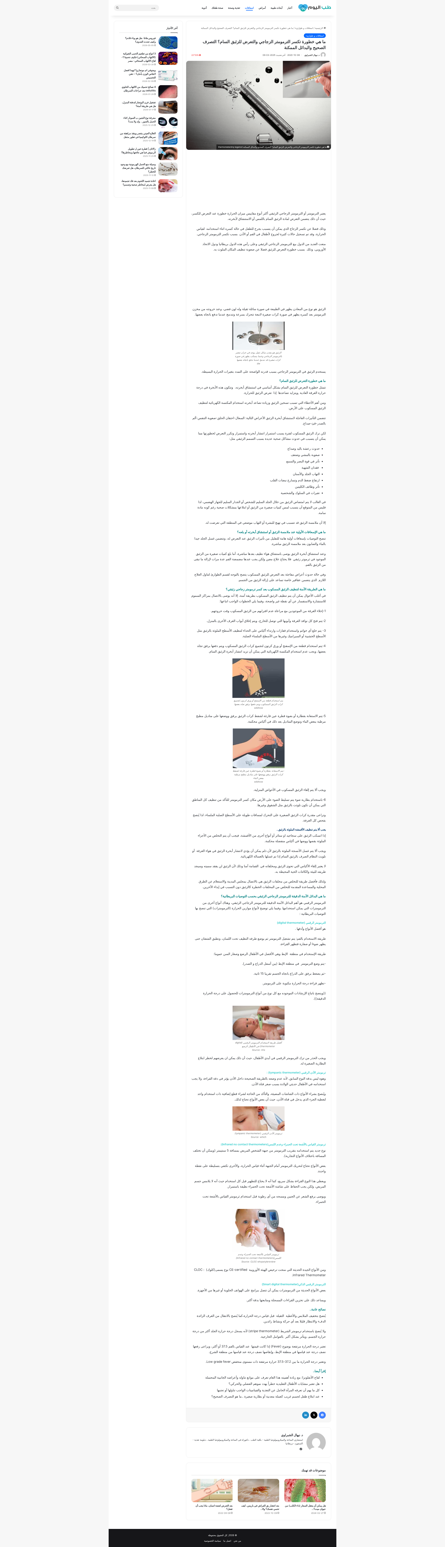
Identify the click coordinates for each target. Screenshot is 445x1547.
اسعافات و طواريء (304, 28)
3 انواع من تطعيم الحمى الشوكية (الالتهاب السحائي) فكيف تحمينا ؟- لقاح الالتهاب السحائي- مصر (139, 57)
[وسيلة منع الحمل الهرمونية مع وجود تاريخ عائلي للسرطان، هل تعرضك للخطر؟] (167, 169)
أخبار (289, 7)
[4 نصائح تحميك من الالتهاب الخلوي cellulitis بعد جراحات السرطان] (167, 91)
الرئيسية (319, 28)
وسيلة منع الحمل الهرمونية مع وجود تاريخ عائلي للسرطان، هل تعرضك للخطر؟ (138, 168)
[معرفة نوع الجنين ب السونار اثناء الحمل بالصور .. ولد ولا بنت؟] (167, 122)
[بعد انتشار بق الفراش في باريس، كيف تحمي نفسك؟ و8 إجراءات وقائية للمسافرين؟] (258, 1490)
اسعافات (249, 7)
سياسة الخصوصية (212, 1540)
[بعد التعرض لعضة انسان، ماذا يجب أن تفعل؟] (212, 1490)
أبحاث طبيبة (276, 7)
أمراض (262, 7)
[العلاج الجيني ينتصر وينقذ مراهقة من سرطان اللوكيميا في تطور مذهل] (167, 138)
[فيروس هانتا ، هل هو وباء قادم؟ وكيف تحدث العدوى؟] (167, 42)
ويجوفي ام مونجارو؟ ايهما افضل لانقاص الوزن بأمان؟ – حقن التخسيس (140, 74)
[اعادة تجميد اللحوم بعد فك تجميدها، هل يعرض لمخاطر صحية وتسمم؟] (167, 185)
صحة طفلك (217, 7)
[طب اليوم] (314, 8)
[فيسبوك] (322, 1415)
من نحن (237, 1540)
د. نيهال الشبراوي (311, 55)
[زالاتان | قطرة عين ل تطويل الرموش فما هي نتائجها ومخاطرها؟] (167, 153)
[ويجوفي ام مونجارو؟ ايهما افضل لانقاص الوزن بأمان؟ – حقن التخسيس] (167, 75)
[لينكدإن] (305, 1415)
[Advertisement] (258, 179)
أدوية (204, 7)
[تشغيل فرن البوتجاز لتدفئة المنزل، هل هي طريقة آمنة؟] (167, 107)
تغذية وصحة (234, 7)
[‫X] (313, 1415)
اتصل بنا (227, 1540)
